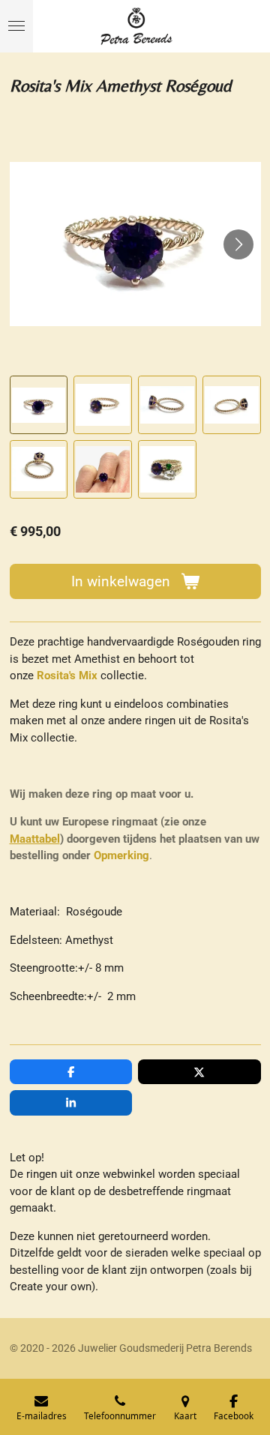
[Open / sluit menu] (16, 26)
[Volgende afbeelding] (239, 244)
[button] (39, 405)
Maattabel (35, 839)
